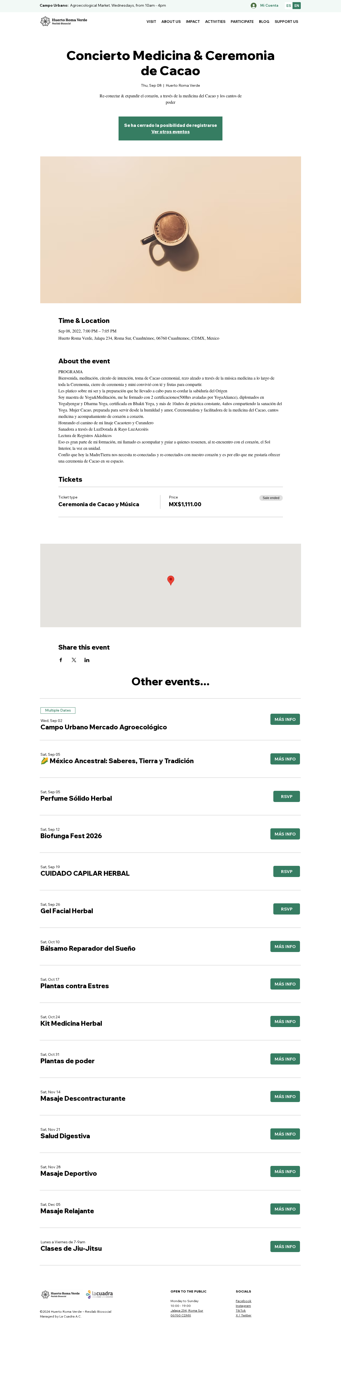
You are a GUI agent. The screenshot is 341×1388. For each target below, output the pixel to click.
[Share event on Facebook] (60, 660)
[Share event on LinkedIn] (87, 660)
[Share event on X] (73, 660)
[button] (151, 22)
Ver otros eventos (170, 131)
